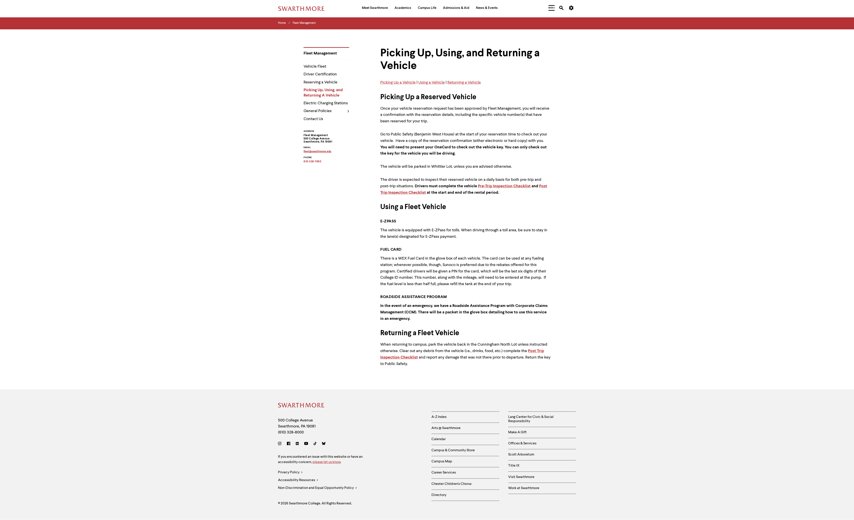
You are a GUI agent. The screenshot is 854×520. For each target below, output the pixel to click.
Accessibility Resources (297, 480)
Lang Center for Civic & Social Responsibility (531, 419)
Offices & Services (522, 443)
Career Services (443, 472)
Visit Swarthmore (521, 477)
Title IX (514, 466)
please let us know (326, 462)
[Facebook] (288, 444)
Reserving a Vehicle (320, 82)
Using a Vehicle (431, 83)
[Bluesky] (323, 444)
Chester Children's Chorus (451, 484)
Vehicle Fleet (315, 66)
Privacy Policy (289, 472)
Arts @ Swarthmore (446, 428)
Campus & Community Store (453, 450)
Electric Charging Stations (326, 103)
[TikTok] (315, 444)
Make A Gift (517, 432)
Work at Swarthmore (523, 488)
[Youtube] (306, 444)
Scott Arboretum (521, 454)
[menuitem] (375, 8)
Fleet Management (320, 53)
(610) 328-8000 (291, 432)
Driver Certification (320, 74)
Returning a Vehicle (464, 83)
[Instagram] (280, 444)
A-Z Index (439, 417)
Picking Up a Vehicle (398, 83)
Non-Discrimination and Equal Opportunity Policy (316, 488)
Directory (438, 495)
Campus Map (441, 461)
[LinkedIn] (297, 444)
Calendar (438, 439)
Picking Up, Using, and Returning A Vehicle (323, 92)
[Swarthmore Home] (301, 406)
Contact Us (313, 119)
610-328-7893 (312, 161)
